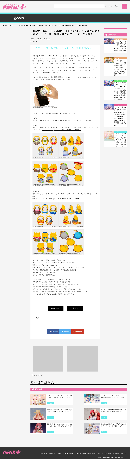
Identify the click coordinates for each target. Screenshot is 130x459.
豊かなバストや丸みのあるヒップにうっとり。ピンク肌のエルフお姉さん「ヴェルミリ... (59, 425)
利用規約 (52, 453)
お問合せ (108, 453)
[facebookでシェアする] (53, 332)
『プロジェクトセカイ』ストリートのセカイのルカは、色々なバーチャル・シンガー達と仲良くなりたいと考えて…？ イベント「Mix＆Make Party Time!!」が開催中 (120, 67)
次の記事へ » (75, 308)
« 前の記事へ (55, 308)
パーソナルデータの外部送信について (89, 453)
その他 (117, 105)
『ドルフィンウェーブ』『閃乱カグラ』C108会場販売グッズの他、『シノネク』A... (113, 397)
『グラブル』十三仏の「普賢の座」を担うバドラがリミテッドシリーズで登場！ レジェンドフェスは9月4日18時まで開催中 (120, 46)
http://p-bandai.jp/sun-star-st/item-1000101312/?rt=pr (61, 130)
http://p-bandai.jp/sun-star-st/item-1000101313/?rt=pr (61, 199)
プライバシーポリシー (65, 453)
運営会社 (43, 453)
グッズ (12, 25)
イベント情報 (119, 81)
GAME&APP (119, 39)
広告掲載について (119, 453)
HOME (5, 25)
